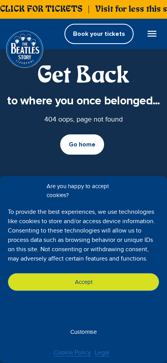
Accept (83, 281)
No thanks (84, 306)
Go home (82, 144)
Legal (102, 352)
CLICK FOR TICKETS (41, 9)
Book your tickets (99, 34)
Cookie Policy (72, 352)
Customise (83, 331)
